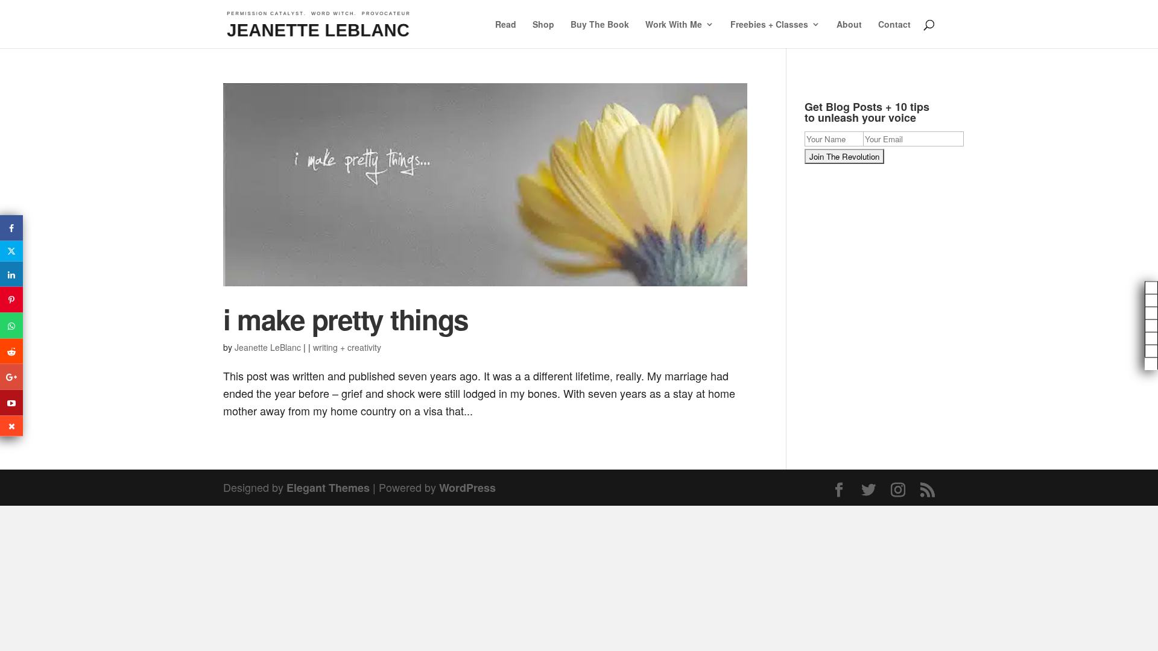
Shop (543, 25)
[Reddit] (11, 351)
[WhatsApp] (11, 326)
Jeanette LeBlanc (268, 347)
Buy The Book (600, 25)
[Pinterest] (11, 300)
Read (505, 25)
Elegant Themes (328, 487)
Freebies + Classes (769, 25)
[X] (11, 251)
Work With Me (673, 25)
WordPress (467, 487)
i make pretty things (346, 319)
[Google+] (11, 377)
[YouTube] (11, 403)
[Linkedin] (11, 274)
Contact (894, 25)
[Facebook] (11, 228)
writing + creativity (347, 347)
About (849, 25)
